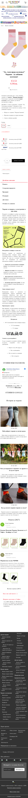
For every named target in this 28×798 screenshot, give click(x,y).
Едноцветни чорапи (20, 678)
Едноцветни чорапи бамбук (20, 685)
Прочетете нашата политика (14, 787)
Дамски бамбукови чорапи (6, 653)
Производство (4, 742)
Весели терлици (6, 704)
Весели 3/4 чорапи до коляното (7, 645)
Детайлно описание (9, 180)
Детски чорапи (18, 660)
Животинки (5, 695)
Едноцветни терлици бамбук (21, 692)
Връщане (5, 192)
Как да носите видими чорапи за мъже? (14, 508)
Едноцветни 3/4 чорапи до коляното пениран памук (20, 701)
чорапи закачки (6, 169)
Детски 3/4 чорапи (20, 670)
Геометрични (19, 647)
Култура (4, 707)
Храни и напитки (6, 697)
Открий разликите (20, 650)
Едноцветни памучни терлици (21, 688)
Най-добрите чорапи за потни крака (14, 431)
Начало (2, 25)
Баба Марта (5, 719)
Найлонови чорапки (7, 666)
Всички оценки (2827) (14, 588)
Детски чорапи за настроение (20, 663)
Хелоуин (19, 640)
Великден (19, 633)
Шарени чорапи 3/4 (21, 655)
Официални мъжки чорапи (6, 689)
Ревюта (5, 184)
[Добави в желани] (24, 131)
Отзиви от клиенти (9, 203)
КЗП (11, 739)
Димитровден (20, 645)
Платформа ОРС (14, 736)
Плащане (5, 196)
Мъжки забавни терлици (6, 685)
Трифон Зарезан (7, 716)
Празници (4, 712)
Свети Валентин (7, 714)
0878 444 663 (11, 752)
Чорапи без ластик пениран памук (20, 696)
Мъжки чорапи (4, 669)
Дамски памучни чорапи (5, 637)
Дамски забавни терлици (6, 663)
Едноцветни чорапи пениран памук (20, 681)
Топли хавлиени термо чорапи (21, 712)
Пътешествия (5, 700)
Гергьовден (19, 643)
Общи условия (13, 730)
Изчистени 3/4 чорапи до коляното (7, 649)
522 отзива (18, 387)
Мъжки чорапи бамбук (7, 673)
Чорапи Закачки (18, 97)
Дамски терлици (6, 660)
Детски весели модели (21, 652)
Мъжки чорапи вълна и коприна (7, 677)
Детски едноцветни (21, 715)
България (18, 657)
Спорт (3, 709)
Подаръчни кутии (19, 675)
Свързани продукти (9, 188)
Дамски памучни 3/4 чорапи (6, 641)
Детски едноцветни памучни (20, 667)
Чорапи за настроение (9, 25)
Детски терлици (20, 672)
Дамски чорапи (5, 634)
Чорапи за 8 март (21, 635)
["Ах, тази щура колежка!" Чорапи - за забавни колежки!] (14, 59)
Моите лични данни (15, 791)
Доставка (6, 199)
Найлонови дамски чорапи (20, 718)
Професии (4, 702)
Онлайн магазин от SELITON (14, 796)
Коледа (18, 638)
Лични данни (13, 733)
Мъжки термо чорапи (7, 680)
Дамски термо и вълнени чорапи (5, 657)
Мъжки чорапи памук (7, 671)
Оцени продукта (6, 173)
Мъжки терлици (6, 682)
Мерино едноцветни (21, 705)
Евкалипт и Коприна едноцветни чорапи (20, 708)
